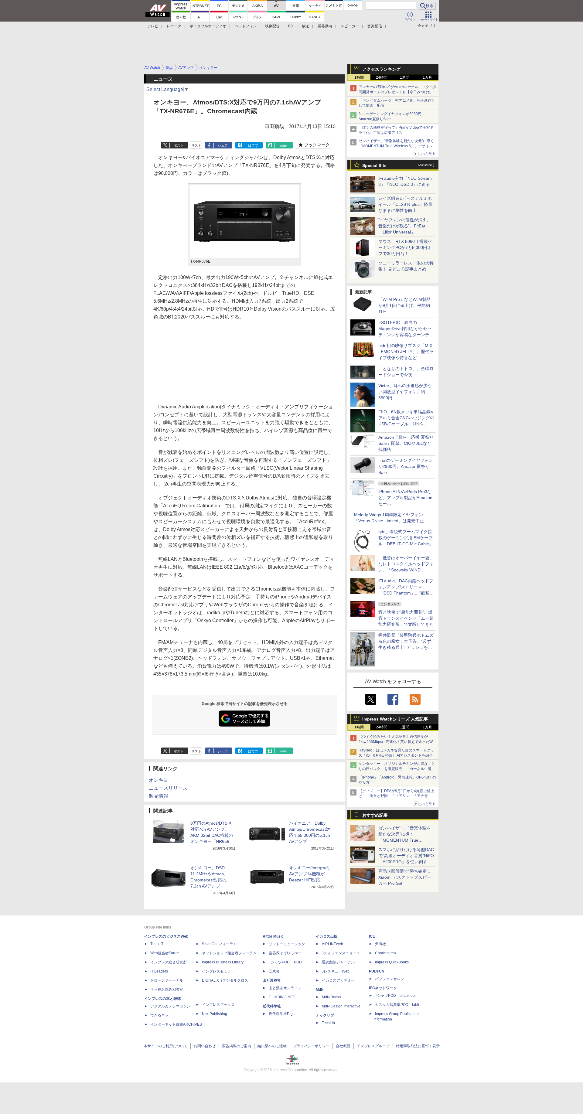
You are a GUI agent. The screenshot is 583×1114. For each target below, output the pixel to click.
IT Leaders (159, 971)
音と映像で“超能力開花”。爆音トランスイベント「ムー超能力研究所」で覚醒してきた (406, 618)
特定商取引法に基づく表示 (418, 1046)
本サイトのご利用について (165, 1046)
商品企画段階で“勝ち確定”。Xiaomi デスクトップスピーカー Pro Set (405, 877)
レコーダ (174, 26)
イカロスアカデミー (338, 980)
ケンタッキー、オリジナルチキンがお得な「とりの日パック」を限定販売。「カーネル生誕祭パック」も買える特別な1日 (397, 768)
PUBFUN (376, 971)
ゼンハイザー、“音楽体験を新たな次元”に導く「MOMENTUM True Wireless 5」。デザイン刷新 (397, 146)
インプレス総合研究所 (168, 962)
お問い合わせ (205, 1046)
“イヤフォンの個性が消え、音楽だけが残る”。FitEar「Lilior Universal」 (404, 225)
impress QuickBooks (392, 962)
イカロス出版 (327, 936)
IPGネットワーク (383, 988)
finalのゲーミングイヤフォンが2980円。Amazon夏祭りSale (405, 466)
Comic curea (385, 953)
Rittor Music (273, 936)
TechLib (328, 1023)
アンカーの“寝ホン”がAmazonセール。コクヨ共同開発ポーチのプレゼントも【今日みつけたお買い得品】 (398, 92)
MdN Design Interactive (341, 1006)
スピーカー (350, 26)
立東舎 (274, 971)
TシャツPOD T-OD (285, 962)
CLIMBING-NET (282, 997)
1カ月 (427, 77)
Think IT (156, 944)
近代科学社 (272, 1006)
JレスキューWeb (335, 971)
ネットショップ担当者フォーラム (229, 953)
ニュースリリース (168, 788)
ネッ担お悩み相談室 (166, 989)
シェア (223, 145)
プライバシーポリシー (311, 1046)
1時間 (359, 77)
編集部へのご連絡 (272, 1046)
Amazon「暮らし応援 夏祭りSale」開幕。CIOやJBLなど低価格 (406, 443)
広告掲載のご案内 (236, 1046)
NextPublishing (214, 1014)
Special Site (374, 165)
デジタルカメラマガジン (170, 1006)
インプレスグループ (373, 1046)
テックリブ (325, 1015)
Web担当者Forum (164, 953)
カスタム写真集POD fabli (397, 1005)
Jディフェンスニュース (341, 953)
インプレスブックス (218, 1005)
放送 (305, 26)
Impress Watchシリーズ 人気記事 (395, 719)
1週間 (404, 77)
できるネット (161, 1015)
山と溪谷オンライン (285, 988)
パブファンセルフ (389, 979)
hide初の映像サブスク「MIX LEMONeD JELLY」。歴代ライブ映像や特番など (406, 351)
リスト (196, 145)
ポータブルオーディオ (208, 26)
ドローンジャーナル (166, 980)
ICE (372, 936)
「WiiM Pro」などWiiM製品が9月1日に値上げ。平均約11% (404, 305)
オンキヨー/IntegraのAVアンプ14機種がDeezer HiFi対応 (309, 873)
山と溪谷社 (272, 980)
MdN (320, 989)
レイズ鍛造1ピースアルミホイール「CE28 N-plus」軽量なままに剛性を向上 (405, 204)
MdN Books (331, 997)
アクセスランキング (381, 69)
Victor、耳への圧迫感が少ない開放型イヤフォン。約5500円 (405, 391)
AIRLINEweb (332, 944)
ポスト (179, 145)
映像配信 (272, 26)
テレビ (152, 26)
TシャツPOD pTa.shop (395, 995)
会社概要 (343, 1046)
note (283, 145)
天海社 (380, 944)
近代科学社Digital (283, 1014)
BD (290, 26)
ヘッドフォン (246, 26)
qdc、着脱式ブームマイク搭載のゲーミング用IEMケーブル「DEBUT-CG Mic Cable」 (405, 537)
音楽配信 (374, 26)
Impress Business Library (223, 962)
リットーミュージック (287, 944)
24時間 (381, 77)
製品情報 (158, 796)
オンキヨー (161, 780)
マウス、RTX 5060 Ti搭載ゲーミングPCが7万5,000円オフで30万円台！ (405, 247)
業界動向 (325, 26)
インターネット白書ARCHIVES (176, 1024)
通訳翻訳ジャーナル (338, 962)
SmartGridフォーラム (219, 944)
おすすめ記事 (375, 815)
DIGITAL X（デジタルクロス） (227, 980)
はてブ (253, 145)
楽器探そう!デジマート (287, 953)
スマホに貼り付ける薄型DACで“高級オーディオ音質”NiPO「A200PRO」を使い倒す (406, 855)
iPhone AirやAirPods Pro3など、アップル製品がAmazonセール (405, 497)
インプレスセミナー (218, 971)
